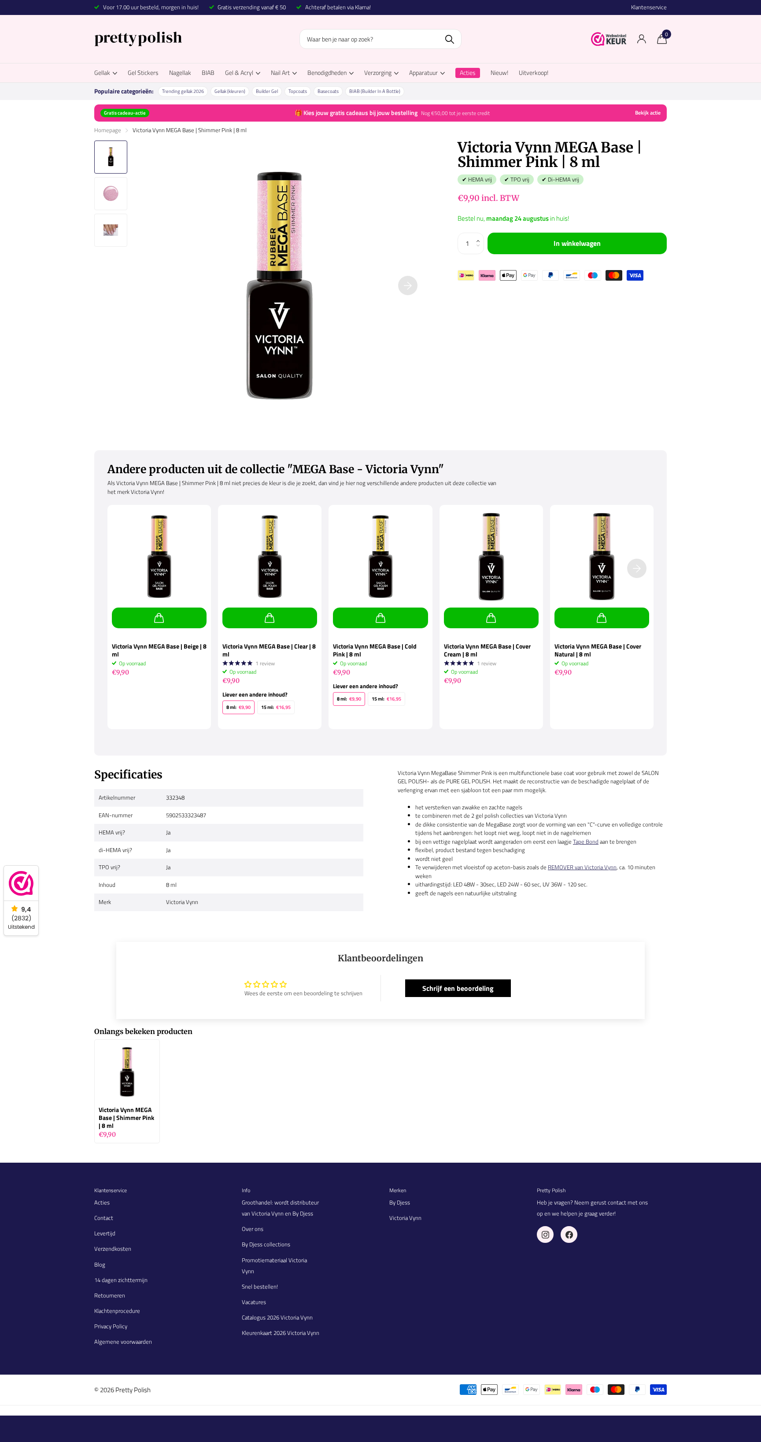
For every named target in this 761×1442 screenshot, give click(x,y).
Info (246, 1190)
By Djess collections (266, 1244)
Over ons (252, 1228)
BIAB (208, 72)
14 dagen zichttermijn (121, 1279)
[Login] (641, 39)
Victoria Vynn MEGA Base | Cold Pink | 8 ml (375, 650)
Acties (102, 1202)
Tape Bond (585, 841)
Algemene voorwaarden (123, 1341)
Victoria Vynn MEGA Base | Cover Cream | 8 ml (487, 650)
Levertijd (104, 1233)
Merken (397, 1190)
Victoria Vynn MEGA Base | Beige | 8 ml (159, 650)
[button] (480, 236)
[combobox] (380, 39)
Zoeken (449, 39)
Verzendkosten (112, 1248)
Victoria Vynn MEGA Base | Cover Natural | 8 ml (597, 650)
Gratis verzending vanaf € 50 (252, 7)
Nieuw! (499, 72)
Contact (103, 1217)
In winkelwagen (577, 243)
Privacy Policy (110, 1326)
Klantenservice (649, 7)
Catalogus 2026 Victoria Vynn (277, 1317)
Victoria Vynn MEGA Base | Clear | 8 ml (269, 650)
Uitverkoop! (533, 72)
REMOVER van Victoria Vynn (582, 867)
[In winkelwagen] (159, 618)
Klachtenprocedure (117, 1310)
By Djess (399, 1202)
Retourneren (109, 1295)
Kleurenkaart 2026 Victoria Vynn (280, 1332)
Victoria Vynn (405, 1217)
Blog (99, 1264)
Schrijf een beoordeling (458, 988)
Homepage (107, 130)
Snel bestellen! (260, 1286)
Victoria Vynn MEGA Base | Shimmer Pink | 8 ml (126, 1118)
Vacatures (254, 1301)
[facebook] (569, 1234)
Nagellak (180, 72)
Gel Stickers (143, 72)
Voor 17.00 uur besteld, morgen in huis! (151, 7)
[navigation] (110, 157)
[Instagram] (545, 1234)
